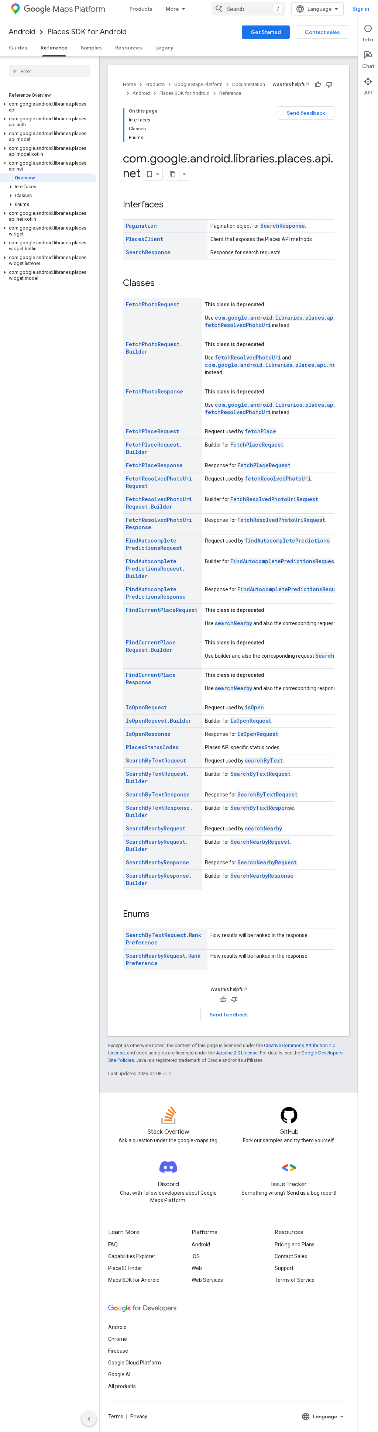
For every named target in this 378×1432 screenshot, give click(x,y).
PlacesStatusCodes (152, 747)
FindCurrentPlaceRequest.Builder (151, 646)
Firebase (118, 1351)
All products (122, 1386)
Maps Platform (78, 9)
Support (284, 1268)
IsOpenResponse (148, 733)
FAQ (113, 1244)
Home (129, 84)
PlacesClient (144, 238)
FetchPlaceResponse (154, 465)
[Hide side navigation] (89, 1418)
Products (141, 9)
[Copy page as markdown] (172, 174)
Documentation (248, 84)
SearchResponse (282, 225)
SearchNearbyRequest (155, 828)
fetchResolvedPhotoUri (238, 324)
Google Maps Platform (198, 84)
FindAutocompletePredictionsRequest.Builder (155, 568)
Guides (18, 47)
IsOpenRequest (146, 707)
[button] (48, 107)
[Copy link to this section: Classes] (162, 283)
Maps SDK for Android (133, 1280)
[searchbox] (49, 71)
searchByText (264, 760)
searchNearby (233, 623)
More (172, 9)
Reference (54, 47)
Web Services (207, 1280)
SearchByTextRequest (156, 760)
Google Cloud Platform (134, 1363)
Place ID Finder (125, 1268)
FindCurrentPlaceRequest (161, 609)
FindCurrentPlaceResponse (151, 678)
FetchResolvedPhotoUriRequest (274, 499)
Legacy (164, 47)
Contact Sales (291, 1256)
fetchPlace (260, 431)
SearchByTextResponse (158, 794)
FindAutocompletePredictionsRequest (154, 544)
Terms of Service (295, 1280)
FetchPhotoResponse (154, 391)
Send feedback (306, 113)
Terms (115, 1416)
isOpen (254, 707)
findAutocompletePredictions (287, 540)
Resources (128, 47)
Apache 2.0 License (237, 1053)
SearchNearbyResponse (157, 862)
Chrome (117, 1339)
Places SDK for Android (87, 32)
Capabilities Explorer (131, 1256)
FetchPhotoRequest (152, 304)
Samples (91, 47)
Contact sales (322, 32)
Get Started (266, 32)
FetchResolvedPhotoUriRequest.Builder (159, 503)
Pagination (141, 225)
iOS (196, 1256)
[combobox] (248, 9)
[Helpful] (317, 84)
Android (22, 32)
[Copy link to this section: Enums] (157, 914)
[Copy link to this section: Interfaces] (171, 205)
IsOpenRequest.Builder (159, 720)
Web (197, 1268)
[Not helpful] (328, 84)
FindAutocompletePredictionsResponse (156, 593)
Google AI (119, 1374)
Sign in (361, 9)
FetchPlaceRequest (152, 431)
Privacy (138, 1416)
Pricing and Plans (295, 1244)
